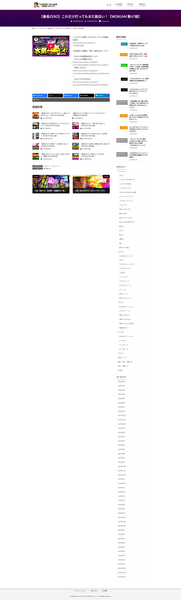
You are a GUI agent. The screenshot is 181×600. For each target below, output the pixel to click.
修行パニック (123, 294)
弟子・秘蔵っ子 (123, 366)
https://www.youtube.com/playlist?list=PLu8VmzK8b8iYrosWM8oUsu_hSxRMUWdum (91, 73)
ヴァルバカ (123, 205)
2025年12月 (122, 415)
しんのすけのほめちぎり (127, 179)
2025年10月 (122, 424)
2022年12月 (122, 568)
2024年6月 (121, 492)
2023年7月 (121, 538)
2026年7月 (121, 386)
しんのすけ (121, 171)
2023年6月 (121, 543)
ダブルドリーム (55, 166)
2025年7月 (121, 437)
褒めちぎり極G (124, 247)
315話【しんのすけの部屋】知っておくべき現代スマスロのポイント (138, 117)
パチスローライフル (126, 201)
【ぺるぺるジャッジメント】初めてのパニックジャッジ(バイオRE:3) (138, 91)
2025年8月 (121, 432)
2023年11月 (122, 521)
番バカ (121, 235)
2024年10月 (122, 475)
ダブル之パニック (125, 285)
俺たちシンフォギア (126, 218)
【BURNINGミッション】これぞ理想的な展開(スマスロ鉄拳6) (138, 155)
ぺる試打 (122, 272)
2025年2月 (121, 458)
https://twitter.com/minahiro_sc (84, 43)
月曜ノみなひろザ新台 (126, 323)
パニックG (122, 289)
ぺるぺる (121, 252)
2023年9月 (121, 530)
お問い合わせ (94, 591)
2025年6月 (121, 441)
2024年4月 (121, 500)
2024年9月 (121, 479)
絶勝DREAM (123, 328)
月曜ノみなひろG (125, 319)
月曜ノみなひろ (124, 315)
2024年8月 (121, 483)
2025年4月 (121, 449)
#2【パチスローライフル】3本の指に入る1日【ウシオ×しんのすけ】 (139, 129)
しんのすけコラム (125, 188)
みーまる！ (123, 340)
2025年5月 (121, 445)
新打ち (121, 226)
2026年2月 (121, 407)
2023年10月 (122, 526)
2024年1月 (121, 513)
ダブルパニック (124, 281)
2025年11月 (122, 420)
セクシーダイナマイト (126, 196)
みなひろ (46, 166)
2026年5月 (121, 394)
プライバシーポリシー (80, 591)
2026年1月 (121, 411)
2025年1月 (121, 462)
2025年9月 (121, 428)
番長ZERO (48, 168)
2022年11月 (122, 572)
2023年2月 (121, 560)
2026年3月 (121, 403)
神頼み (121, 239)
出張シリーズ (122, 357)
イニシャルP (123, 277)
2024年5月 (121, 496)
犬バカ (121, 230)
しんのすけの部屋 (125, 184)
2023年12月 (122, 517)
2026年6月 (121, 390)
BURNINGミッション (126, 256)
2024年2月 (121, 509)
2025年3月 (121, 453)
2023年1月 (121, 564)
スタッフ (121, 353)
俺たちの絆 (123, 213)
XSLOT (121, 175)
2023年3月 (121, 555)
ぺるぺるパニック (125, 268)
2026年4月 (121, 398)
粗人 (120, 243)
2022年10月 (122, 577)
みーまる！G (123, 345)
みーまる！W (123, 349)
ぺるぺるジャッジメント (127, 264)
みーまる (121, 332)
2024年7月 (121, 487)
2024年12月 (122, 466)
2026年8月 (121, 381)
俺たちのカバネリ (125, 209)
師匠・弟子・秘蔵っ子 (125, 362)
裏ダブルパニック (125, 298)
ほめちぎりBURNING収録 (127, 192)
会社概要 (104, 591)
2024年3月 (121, 504)
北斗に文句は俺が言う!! (127, 222)
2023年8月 (121, 534)
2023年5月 (121, 547)
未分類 (120, 370)
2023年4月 (121, 551)
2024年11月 (122, 471)
